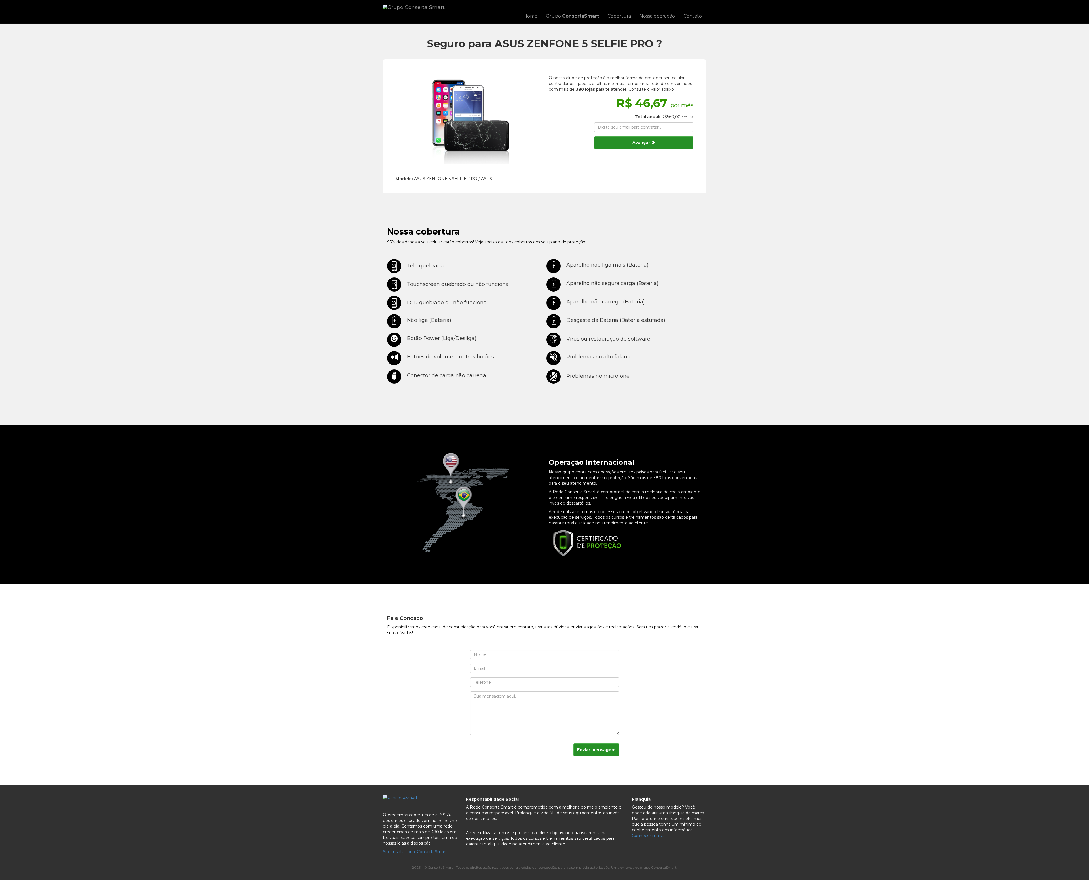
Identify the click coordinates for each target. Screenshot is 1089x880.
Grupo (572, 16)
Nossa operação (657, 16)
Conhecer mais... (648, 835)
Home (530, 16)
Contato (692, 16)
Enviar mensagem (596, 749)
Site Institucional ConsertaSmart (415, 851)
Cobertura (619, 16)
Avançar (641, 142)
